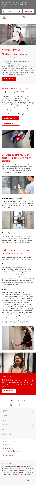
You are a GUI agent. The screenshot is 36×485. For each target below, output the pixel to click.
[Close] (33, 3)
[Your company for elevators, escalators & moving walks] (4, 17)
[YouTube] (25, 405)
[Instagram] (20, 405)
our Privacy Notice (16, 470)
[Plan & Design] (24, 17)
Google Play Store (10, 123)
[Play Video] (18, 139)
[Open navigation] (33, 17)
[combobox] (12, 11)
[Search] (20, 17)
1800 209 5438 (10, 455)
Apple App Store (10, 118)
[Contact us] (28, 17)
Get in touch (8, 391)
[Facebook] (15, 405)
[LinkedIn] (11, 405)
